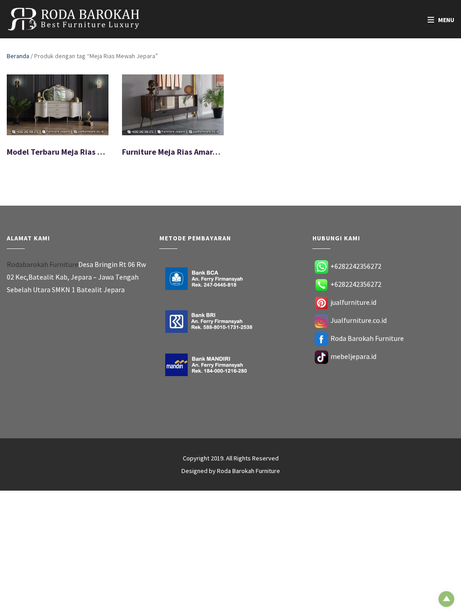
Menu (446, 20)
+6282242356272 (355, 266)
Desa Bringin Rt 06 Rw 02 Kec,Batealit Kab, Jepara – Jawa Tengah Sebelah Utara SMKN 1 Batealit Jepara (76, 277)
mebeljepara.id (353, 356)
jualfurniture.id (353, 302)
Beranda (18, 56)
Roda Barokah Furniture (367, 338)
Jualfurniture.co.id (358, 320)
